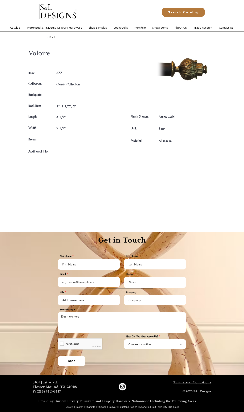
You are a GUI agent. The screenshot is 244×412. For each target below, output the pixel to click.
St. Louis (174, 407)
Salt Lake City (159, 407)
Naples (134, 407)
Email (63, 274)
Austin (69, 407)
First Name (65, 256)
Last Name (132, 256)
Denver (112, 407)
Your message (67, 309)
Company (131, 292)
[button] (54, 27)
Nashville (144, 407)
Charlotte (90, 407)
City (62, 292)
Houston (123, 407)
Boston (79, 407)
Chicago (101, 407)
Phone (129, 274)
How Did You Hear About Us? (142, 336)
